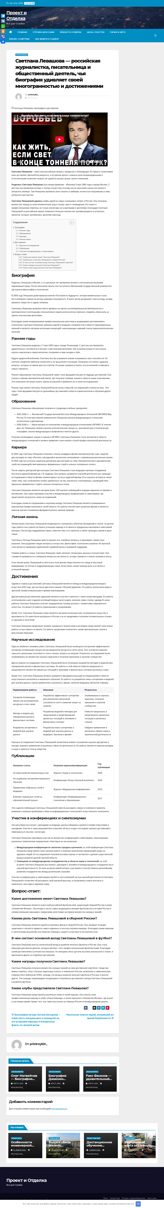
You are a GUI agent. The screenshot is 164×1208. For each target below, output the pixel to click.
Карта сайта (152, 1198)
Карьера (22, 236)
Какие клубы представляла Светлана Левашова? (42, 268)
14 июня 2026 (133, 1150)
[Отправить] (3, 41)
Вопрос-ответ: (21, 254)
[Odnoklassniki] (3, 31)
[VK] (3, 21)
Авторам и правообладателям (133, 1198)
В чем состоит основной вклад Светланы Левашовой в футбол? (48, 262)
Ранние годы (24, 230)
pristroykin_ (33, 94)
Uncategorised (21, 54)
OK (138, 1204)
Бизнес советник (19, 39)
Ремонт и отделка (70, 32)
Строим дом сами (43, 32)
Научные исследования (29, 245)
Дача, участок (96, 32)
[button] (156, 35)
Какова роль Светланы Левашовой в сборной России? (44, 260)
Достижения (20, 242)
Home (105, 1198)
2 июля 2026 (95, 1150)
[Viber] (3, 36)
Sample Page (115, 1198)
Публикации (24, 248)
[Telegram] (3, 15)
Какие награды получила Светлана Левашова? (41, 265)
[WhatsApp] (3, 26)
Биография (19, 227)
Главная (22, 32)
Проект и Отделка (26, 1180)
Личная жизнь (25, 239)
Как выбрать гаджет (47, 39)
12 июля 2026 (57, 1150)
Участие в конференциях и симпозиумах (36, 251)
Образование (25, 233)
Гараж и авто (118, 32)
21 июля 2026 (19, 1150)
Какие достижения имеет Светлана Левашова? (41, 257)
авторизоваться (59, 1109)
